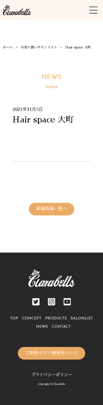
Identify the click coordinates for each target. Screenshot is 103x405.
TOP (14, 318)
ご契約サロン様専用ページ (51, 353)
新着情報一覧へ (51, 209)
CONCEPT (31, 318)
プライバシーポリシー (51, 375)
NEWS (42, 327)
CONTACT (61, 327)
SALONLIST (82, 318)
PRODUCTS (56, 318)
